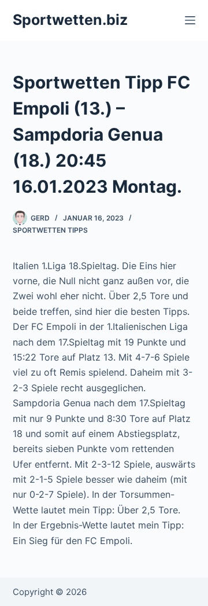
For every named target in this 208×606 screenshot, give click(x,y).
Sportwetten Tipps (50, 230)
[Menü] (190, 20)
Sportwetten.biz (70, 19)
